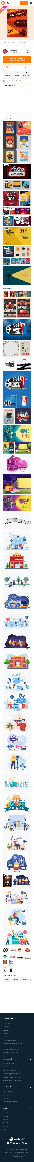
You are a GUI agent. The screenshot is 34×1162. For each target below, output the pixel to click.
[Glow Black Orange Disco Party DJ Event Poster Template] (7, 1012)
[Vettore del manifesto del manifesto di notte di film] (11, 239)
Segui (27, 52)
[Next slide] (27, 1126)
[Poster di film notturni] (10, 154)
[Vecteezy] (3, 3)
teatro (7, 1126)
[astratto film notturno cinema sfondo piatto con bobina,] (18, 252)
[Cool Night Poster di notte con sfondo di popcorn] (10, 183)
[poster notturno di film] (8, 256)
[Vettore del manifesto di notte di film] (10, 140)
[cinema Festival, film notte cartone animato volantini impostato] (13, 268)
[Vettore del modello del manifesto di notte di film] (10, 126)
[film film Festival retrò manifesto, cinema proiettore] (16, 396)
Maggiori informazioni (11, 84)
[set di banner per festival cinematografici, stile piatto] (8, 568)
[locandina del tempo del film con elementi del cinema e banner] (8, 320)
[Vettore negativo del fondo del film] (23, 329)
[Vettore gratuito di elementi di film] (11, 332)
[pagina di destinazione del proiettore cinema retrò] (16, 305)
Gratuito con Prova (17, 59)
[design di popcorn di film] (8, 278)
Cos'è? (19, 81)
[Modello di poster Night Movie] (10, 197)
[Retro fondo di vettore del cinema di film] (16, 355)
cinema (15, 1126)
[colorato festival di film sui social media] (11, 289)
